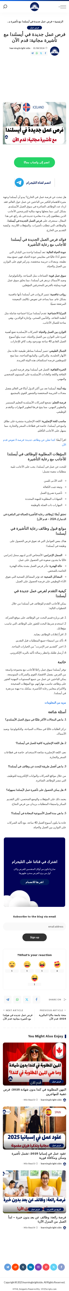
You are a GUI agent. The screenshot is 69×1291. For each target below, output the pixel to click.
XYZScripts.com (49, 1289)
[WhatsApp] (37, 53)
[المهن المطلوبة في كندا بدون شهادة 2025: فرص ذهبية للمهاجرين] (34, 1064)
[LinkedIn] (30, 1267)
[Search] (5, 7)
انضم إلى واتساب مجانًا (36, 162)
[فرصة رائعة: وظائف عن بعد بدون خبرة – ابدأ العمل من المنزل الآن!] (34, 1191)
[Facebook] (45, 53)
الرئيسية (58, 21)
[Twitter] (41, 53)
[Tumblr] (23, 1267)
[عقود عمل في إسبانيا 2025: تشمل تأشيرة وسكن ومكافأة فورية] (34, 1128)
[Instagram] (38, 1267)
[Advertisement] (34, 80)
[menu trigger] (61, 7)
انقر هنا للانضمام (35, 882)
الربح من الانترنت (54, 1209)
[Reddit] (15, 1267)
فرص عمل (34, 27)
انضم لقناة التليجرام (38, 182)
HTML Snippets (20, 1289)
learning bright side (20, 48)
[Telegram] (32, 53)
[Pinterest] (46, 1267)
